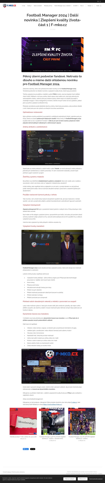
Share (26, 449)
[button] (90, 6)
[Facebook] (98, 1)
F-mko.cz (8, 472)
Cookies (100, 473)
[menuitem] (24, 6)
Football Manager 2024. (44, 84)
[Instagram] (100, 1)
